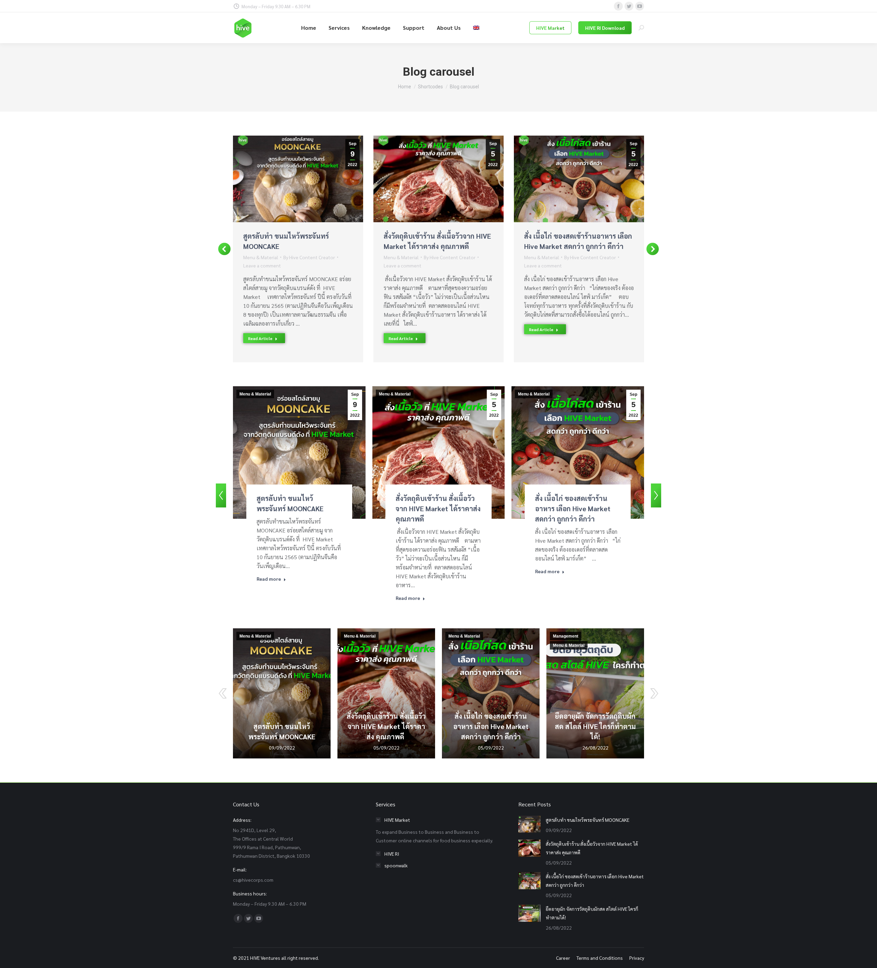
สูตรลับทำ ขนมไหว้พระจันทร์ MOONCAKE (587, 820)
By (309, 257)
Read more (269, 579)
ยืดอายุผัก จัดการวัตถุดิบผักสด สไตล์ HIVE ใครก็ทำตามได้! (595, 726)
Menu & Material (260, 257)
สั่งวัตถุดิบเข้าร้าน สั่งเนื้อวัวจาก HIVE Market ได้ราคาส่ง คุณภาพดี (438, 508)
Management (565, 636)
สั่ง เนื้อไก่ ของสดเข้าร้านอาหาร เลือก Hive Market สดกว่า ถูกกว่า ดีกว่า (572, 508)
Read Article (260, 338)
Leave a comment (262, 265)
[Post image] (529, 824)
